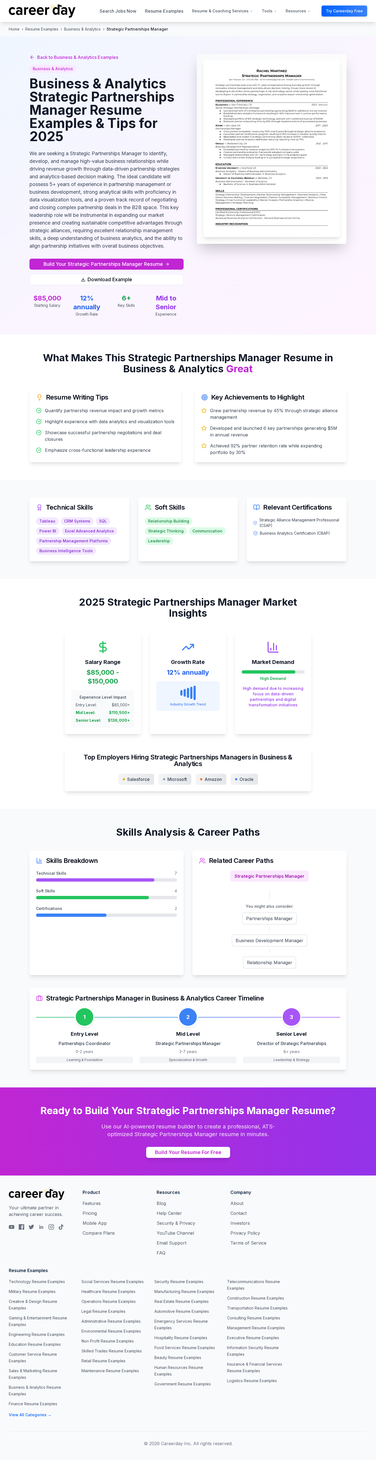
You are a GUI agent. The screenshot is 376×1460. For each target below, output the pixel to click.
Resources (296, 11)
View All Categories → (30, 1414)
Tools (267, 11)
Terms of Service (248, 1243)
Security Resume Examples (178, 1281)
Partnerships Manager (269, 918)
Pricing (90, 1213)
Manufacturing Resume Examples (184, 1291)
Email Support (171, 1243)
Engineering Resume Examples (37, 1334)
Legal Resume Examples (103, 1311)
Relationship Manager (269, 962)
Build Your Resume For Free (188, 1152)
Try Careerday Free (344, 11)
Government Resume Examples (182, 1384)
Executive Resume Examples (253, 1337)
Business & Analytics (82, 29)
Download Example (110, 279)
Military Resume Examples (32, 1291)
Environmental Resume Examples (111, 1331)
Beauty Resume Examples (177, 1357)
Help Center (169, 1213)
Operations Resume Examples (108, 1301)
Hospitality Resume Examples (180, 1337)
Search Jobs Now (118, 11)
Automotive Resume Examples (181, 1311)
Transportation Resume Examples (257, 1308)
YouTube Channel (175, 1233)
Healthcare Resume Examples (108, 1291)
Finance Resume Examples (33, 1403)
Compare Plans (99, 1233)
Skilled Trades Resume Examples (111, 1351)
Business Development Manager (269, 940)
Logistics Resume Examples (252, 1380)
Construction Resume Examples (255, 1298)
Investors (240, 1223)
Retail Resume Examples (103, 1360)
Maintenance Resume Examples (110, 1370)
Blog (161, 1203)
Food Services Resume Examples (184, 1347)
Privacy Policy (245, 1233)
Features (92, 1203)
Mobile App (95, 1223)
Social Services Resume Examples (112, 1281)
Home (14, 29)
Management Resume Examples (256, 1327)
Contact (238, 1213)
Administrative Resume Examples (111, 1321)
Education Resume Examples (35, 1344)
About (236, 1203)
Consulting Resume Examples (253, 1318)
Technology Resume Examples (37, 1281)
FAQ (161, 1253)
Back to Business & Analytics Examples (77, 57)
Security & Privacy (176, 1223)
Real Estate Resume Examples (181, 1301)
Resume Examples (164, 11)
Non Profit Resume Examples (107, 1341)
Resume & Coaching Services (220, 11)
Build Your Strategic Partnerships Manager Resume (103, 264)
